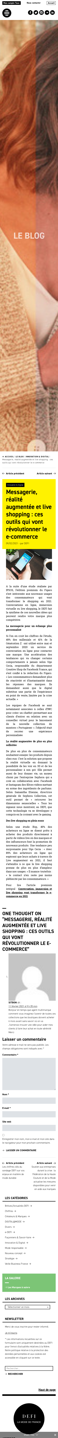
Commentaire (10, 1054)
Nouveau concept (13, 1253)
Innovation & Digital (37, 456)
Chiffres (9, 1211)
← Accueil (8, 456)
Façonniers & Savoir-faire (18, 1237)
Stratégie (9, 1258)
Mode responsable (14, 1248)
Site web (6, 1121)
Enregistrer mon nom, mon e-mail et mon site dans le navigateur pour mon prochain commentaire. (28, 1140)
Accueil (51, 3)
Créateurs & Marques (16, 1216)
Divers (8, 1226)
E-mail (6, 1108)
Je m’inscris (11, 1332)
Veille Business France (16, 1263)
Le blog (20, 456)
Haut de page (47, 1390)
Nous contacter (34, 2)
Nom (5, 1094)
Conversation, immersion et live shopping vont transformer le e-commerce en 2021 (29, 892)
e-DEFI (8, 1232)
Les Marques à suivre (19, 1287)
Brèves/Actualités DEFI (17, 1205)
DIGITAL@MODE (13, 1221)
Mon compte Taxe (11, 3)
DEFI (26, 543)
